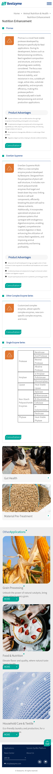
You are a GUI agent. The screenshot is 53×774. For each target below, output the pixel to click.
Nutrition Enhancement (38, 17)
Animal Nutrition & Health (35, 13)
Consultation (13, 145)
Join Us (15, 758)
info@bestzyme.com (12, 764)
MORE (11, 599)
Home (17, 13)
